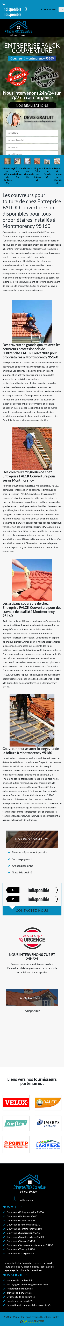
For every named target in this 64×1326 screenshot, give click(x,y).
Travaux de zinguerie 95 (19, 1292)
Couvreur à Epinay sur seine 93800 (25, 1212)
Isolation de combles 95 (19, 1280)
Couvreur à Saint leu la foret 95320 (25, 1236)
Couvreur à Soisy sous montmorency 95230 (30, 1245)
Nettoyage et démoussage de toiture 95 (27, 1284)
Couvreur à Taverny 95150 (21, 1249)
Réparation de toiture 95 (20, 1288)
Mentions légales (50, 1316)
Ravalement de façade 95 (20, 1300)
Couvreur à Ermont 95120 (21, 1220)
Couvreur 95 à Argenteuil (20, 1253)
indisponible (12, 9)
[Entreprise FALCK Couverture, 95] (18, 28)
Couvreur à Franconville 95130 (23, 1224)
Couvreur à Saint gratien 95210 (23, 1232)
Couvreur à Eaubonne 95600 (22, 1216)
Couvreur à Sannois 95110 (21, 1241)
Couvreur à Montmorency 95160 (24, 1228)
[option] (7, 171)
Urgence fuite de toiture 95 (21, 1296)
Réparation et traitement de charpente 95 (29, 1305)
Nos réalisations (32, 105)
